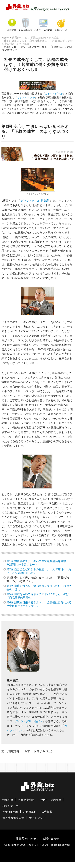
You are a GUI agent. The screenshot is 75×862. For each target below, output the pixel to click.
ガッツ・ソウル (26, 97)
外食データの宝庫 (43, 30)
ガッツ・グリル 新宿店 (35, 200)
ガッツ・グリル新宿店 (28, 721)
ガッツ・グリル (54, 93)
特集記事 (11, 30)
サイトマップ (37, 818)
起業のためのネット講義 (45, 37)
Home (5, 37)
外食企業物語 (25, 30)
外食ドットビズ (35, 844)
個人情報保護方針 (13, 818)
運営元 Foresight (27, 838)
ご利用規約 (30, 811)
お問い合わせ (51, 838)
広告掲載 (47, 811)
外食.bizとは (10, 811)
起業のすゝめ (61, 30)
